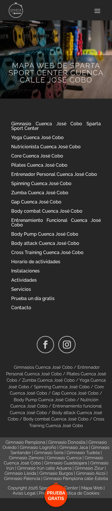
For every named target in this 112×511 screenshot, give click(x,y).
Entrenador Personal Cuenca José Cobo (54, 174)
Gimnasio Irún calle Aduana (44, 468)
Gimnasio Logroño (38, 447)
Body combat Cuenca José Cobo (46, 211)
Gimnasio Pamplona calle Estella (75, 478)
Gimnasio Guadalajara (65, 463)
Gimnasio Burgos (56, 473)
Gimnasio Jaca (73, 447)
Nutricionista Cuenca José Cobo (46, 146)
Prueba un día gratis (33, 298)
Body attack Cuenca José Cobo (45, 243)
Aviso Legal (24, 493)
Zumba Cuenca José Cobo (39, 192)
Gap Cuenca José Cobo (36, 202)
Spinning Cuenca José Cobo (41, 183)
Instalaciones (25, 271)
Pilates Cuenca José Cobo (39, 165)
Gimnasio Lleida (20, 473)
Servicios (21, 289)
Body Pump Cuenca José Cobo (44, 234)
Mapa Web (92, 488)
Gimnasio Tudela (83, 452)
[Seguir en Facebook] (45, 344)
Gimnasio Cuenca (64, 457)
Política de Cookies (80, 493)
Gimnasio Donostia (66, 442)
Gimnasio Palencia (22, 478)
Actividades (24, 280)
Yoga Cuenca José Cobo (37, 137)
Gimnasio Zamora (26, 457)
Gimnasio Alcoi (90, 473)
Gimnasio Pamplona (25, 442)
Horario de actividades (35, 261)
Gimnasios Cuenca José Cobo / (46, 367)
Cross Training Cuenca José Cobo (47, 252)
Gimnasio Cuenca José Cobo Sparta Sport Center (56, 126)
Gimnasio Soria (48, 452)
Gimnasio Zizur (89, 468)
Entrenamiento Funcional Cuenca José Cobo (56, 223)
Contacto (21, 307)
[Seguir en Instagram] (67, 344)
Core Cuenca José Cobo (37, 156)
